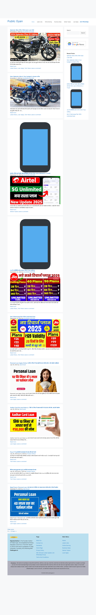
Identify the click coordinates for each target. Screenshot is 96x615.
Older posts (11, 529)
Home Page (39, 548)
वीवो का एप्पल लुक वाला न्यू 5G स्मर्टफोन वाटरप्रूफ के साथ (23, 469)
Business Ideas (57, 21)
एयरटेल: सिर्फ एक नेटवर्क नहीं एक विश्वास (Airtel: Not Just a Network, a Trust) (30, 173)
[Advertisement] (39, 9)
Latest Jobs (39, 21)
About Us (38, 540)
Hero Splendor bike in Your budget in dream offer (25, 76)
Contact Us (39, 543)
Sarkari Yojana (67, 21)
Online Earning (48, 21)
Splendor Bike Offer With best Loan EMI (22, 30)
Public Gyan (15, 21)
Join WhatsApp (84, 21)
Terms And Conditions (42, 557)
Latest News (13, 68)
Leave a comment (36, 68)
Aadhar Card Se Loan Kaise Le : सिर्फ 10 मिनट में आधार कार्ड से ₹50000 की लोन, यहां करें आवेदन (35, 407)
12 (11, 531)
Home (33, 21)
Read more (13, 66)
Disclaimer (39, 545)
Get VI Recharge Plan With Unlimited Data (22, 316)
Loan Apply (75, 21)
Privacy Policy (40, 550)
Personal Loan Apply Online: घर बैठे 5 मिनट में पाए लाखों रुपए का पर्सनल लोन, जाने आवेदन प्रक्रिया (34, 363)
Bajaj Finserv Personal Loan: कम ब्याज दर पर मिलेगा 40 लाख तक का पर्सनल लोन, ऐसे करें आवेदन (34, 487)
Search (69, 30)
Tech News (28, 68)
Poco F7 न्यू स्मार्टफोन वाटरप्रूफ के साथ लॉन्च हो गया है (23, 452)
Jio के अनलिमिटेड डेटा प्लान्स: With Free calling (22, 270)
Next (14, 531)
